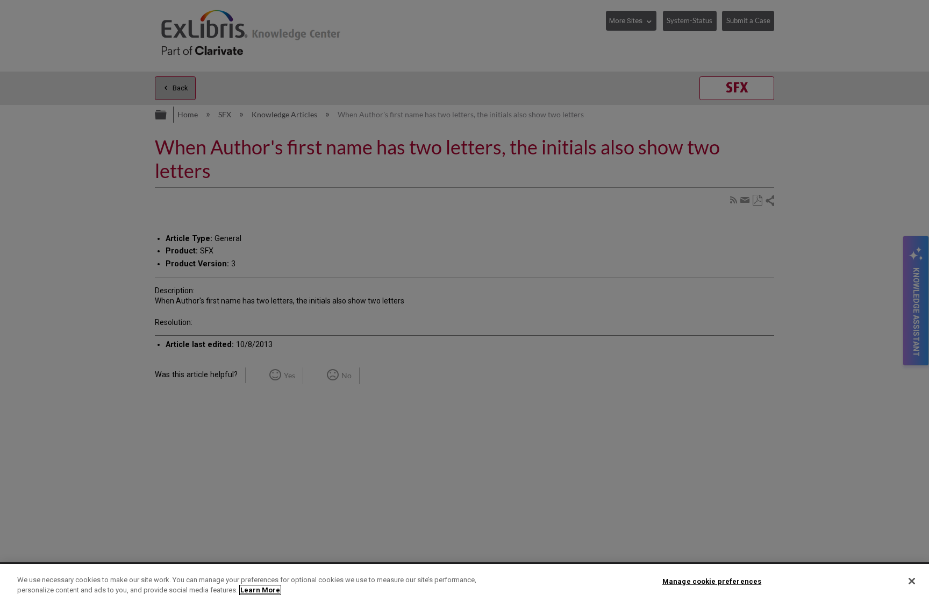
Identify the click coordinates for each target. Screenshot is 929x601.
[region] (464, 582)
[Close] (912, 581)
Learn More (260, 590)
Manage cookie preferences (711, 581)
